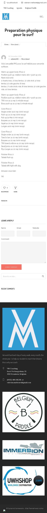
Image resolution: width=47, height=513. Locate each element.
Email (19, 228)
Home (6, 44)
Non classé (14, 44)
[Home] (5, 19)
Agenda (19, 8)
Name (3, 228)
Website (36, 228)
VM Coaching (8, 8)
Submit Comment (11, 267)
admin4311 (15, 59)
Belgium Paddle (31, 8)
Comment (5, 239)
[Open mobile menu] (42, 16)
